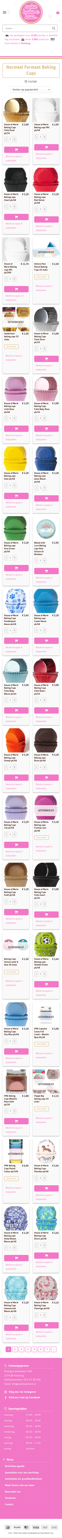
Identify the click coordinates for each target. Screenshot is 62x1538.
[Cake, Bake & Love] (31, 12)
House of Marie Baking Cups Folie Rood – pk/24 (41, 689)
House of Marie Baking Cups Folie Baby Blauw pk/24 (11, 689)
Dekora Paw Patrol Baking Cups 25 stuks (41, 267)
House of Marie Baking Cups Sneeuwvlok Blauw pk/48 (11, 1306)
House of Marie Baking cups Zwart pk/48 (11, 197)
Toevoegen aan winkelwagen (16, 150)
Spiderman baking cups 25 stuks (11, 336)
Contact (9, 1504)
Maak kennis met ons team (19, 1485)
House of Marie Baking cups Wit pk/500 (10, 268)
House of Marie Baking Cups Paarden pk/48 (41, 1168)
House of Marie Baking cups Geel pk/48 (11, 476)
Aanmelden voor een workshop (22, 1472)
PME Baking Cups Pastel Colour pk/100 (11, 1168)
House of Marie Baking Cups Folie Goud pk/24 (11, 128)
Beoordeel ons (13, 1491)
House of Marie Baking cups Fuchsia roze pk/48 (41, 826)
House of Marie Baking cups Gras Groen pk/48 (11, 547)
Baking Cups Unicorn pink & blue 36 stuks (11, 962)
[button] (4, 12)
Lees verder (41, 277)
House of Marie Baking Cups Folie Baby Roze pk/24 (41, 407)
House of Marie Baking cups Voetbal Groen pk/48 (41, 963)
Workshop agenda (14, 1466)
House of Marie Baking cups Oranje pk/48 (11, 758)
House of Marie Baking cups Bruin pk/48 (41, 758)
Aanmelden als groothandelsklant (23, 1479)
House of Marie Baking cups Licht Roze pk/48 (11, 407)
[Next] (54, 1349)
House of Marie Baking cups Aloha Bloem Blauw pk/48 (11, 1237)
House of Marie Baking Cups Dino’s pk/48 (41, 1236)
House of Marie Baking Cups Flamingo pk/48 (41, 1305)
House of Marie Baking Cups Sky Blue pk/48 (11, 1032)
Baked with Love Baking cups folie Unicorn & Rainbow (40, 549)
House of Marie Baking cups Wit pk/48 (41, 127)
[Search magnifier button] (53, 28)
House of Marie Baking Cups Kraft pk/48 (11, 892)
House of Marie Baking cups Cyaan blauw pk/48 (41, 619)
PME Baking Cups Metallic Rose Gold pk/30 (10, 1100)
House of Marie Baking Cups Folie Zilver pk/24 (41, 338)
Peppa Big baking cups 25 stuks (41, 1099)
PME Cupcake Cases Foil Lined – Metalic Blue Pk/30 (41, 1033)
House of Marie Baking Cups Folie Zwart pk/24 (41, 893)
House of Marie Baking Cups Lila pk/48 (11, 825)
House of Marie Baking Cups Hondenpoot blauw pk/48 (11, 619)
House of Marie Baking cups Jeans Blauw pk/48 (41, 477)
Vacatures (10, 1498)
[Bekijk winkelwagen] (57, 12)
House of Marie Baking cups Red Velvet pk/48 (41, 198)
